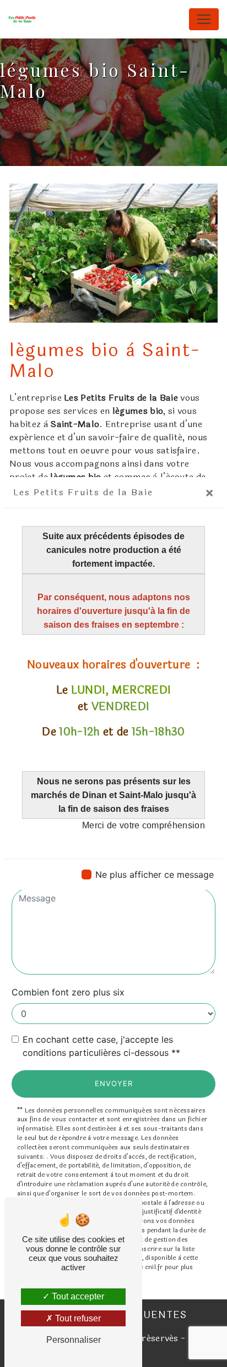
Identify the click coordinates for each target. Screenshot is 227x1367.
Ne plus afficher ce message (154, 874)
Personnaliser (73, 1339)
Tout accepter (77, 1296)
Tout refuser (77, 1318)
